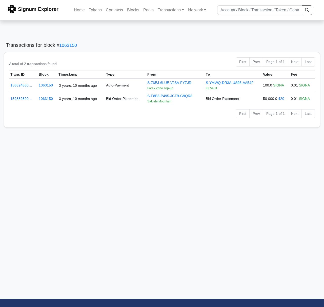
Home (79, 10)
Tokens (95, 10)
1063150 (68, 45)
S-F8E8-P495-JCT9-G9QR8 (169, 96)
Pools (148, 10)
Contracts (114, 10)
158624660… (21, 85)
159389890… (21, 99)
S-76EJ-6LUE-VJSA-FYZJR (169, 83)
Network (195, 10)
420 (281, 99)
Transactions (169, 10)
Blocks (133, 10)
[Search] (307, 10)
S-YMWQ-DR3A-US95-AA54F (230, 83)
